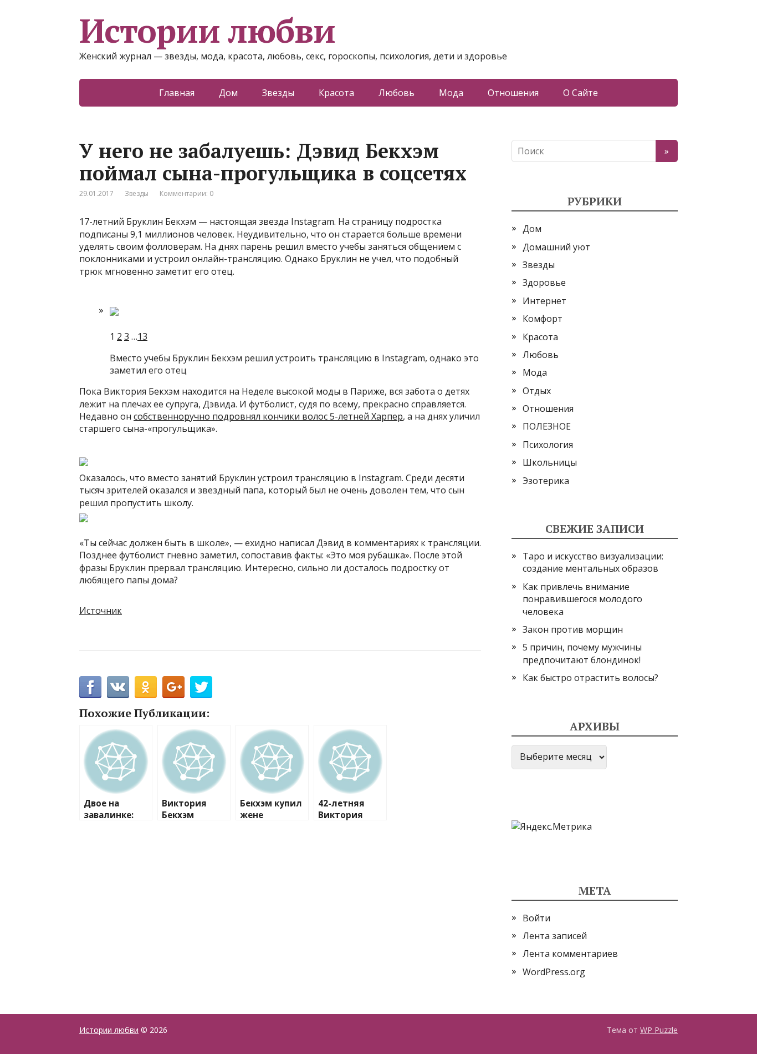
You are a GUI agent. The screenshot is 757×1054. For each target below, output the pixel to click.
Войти (536, 918)
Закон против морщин (573, 629)
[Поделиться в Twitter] (201, 687)
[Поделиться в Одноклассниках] (146, 687)
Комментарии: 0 (186, 193)
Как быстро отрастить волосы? (590, 678)
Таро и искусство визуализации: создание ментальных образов (593, 562)
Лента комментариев (570, 953)
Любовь (396, 93)
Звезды (278, 93)
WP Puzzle (659, 1030)
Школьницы (550, 462)
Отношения (513, 93)
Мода (451, 93)
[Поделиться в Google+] (173, 687)
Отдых (537, 391)
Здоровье (544, 282)
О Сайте (580, 93)
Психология (548, 444)
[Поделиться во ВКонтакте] (118, 687)
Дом (228, 93)
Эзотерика (546, 481)
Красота (336, 93)
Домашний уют (556, 247)
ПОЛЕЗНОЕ (547, 426)
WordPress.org (554, 972)
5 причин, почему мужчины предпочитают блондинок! (582, 653)
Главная (177, 93)
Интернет (544, 301)
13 (142, 336)
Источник (100, 610)
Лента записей (555, 936)
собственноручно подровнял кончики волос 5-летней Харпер (268, 416)
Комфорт (542, 318)
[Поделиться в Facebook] (90, 687)
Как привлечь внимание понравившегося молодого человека (582, 599)
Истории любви (207, 30)
